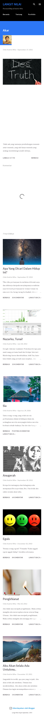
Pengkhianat (11, 599)
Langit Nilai (12, 4)
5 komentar (17, 695)
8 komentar (17, 557)
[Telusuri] (34, 4)
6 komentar (17, 497)
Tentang (18, 14)
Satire (12, 158)
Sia (4, 405)
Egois (6, 539)
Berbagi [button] (34, 158)
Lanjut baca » (35, 298)
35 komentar (18, 298)
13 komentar (18, 364)
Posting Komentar (21, 431)
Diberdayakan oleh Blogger (23, 708)
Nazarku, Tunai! (13, 339)
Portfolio (31, 14)
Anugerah (9, 475)
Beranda (6, 14)
